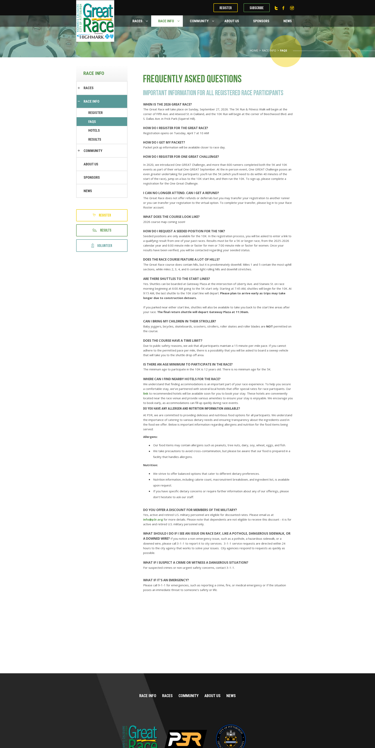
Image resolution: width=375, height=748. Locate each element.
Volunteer (104, 245)
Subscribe (257, 8)
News (287, 21)
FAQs (92, 122)
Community (199, 21)
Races (137, 21)
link (145, 393)
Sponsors (261, 21)
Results (94, 139)
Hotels (94, 130)
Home (254, 50)
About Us (231, 21)
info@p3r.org (153, 519)
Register (226, 8)
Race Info (166, 21)
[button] (147, 21)
